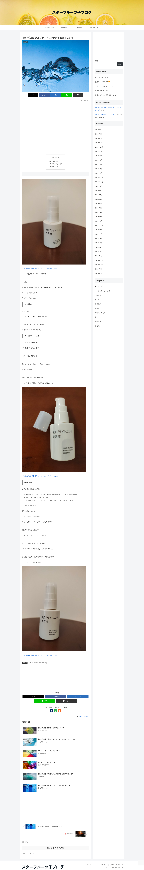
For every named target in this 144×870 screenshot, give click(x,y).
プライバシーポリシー (93, 865)
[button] (78, 95)
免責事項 (111, 865)
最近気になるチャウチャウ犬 (104, 107)
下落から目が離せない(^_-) (104, 86)
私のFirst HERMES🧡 (102, 82)
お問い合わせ (104, 865)
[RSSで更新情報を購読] (59, 710)
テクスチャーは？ (57, 164)
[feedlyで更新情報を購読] (55, 710)
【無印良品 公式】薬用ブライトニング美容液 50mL (40, 268)
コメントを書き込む (55, 848)
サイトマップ (119, 865)
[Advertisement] (55, 114)
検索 (96, 61)
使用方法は (55, 166)
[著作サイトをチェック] (51, 710)
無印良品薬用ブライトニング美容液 (38, 662)
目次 (53, 157)
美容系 (25, 662)
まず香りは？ (56, 161)
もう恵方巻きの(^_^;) (102, 90)
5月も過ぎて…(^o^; (101, 77)
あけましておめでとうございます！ (107, 95)
